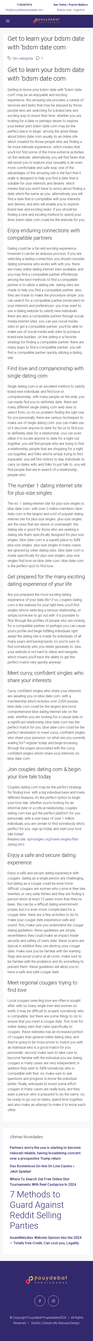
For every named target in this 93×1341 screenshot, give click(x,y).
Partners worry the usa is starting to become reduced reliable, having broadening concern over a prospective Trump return (45, 1153)
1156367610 (24, 4)
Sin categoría (23, 58)
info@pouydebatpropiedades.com (24, 9)
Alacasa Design (69, 1323)
